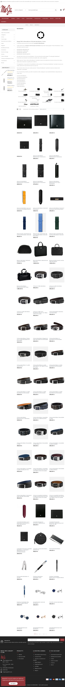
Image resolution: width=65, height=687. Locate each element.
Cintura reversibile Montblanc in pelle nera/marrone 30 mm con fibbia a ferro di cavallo (40, 496)
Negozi (36, 670)
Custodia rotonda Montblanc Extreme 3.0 (40, 549)
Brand (2, 62)
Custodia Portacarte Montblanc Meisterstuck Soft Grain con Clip (56, 523)
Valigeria (3, 34)
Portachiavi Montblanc (48, 64)
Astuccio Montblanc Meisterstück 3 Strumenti (39, 182)
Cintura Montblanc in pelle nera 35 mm (23, 365)
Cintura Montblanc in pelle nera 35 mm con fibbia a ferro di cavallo (40, 366)
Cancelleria (4, 60)
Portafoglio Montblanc (54, 56)
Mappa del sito (38, 668)
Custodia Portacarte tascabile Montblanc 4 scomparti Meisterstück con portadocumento (24, 550)
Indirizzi (53, 662)
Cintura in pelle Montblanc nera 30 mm (23, 312)
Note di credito (54, 660)
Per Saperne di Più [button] (19, 680)
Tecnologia (4, 39)
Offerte (20, 654)
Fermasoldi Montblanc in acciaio (23, 577)
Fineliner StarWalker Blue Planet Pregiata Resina (23, 603)
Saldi (2, 43)
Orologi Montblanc (21, 81)
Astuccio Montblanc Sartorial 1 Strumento (40, 209)
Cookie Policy (38, 656)
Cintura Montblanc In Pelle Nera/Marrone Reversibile (55, 365)
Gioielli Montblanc (21, 80)
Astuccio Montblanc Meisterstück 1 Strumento (39, 156)
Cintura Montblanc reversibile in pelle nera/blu (56, 443)
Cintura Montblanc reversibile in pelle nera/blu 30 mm (24, 469)
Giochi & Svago (4, 52)
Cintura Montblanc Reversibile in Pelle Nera (40, 443)
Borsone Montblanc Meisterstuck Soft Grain (22, 286)
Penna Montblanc (56, 45)
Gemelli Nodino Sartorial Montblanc (39, 603)
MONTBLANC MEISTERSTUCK (23, 49)
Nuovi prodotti (21, 656)
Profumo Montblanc (21, 83)
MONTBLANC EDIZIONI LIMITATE (23, 54)
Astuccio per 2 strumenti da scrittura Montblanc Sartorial (56, 234)
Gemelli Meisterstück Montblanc (22, 628)
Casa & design (4, 56)
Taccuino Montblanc (21, 75)
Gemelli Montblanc (21, 78)
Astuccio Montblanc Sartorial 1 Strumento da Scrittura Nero (56, 209)
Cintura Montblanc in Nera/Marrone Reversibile (55, 339)
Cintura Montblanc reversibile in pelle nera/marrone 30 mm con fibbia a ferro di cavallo (40, 469)
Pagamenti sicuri (39, 664)
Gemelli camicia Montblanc (56, 602)
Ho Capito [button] (13, 683)
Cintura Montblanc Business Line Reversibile (56, 312)
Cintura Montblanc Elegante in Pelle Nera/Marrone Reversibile (40, 339)
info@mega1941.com (7, 672)
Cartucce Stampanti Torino (7, 58)
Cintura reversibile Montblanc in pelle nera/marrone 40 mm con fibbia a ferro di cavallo (56, 496)
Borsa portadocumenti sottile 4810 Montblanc (56, 261)
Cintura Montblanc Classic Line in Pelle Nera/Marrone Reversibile (23, 339)
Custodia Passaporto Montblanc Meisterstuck (39, 522)
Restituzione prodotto (56, 656)
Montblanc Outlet (34, 106)
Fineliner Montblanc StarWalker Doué (38, 577)
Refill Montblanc (20, 84)
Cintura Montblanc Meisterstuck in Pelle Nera (23, 418)
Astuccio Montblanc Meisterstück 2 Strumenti (23, 182)
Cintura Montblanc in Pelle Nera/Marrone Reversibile (23, 392)
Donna (2, 54)
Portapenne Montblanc (22, 77)
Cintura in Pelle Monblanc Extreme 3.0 (55, 286)
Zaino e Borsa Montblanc (29, 60)
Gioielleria (3, 49)
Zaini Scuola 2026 (5, 32)
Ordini (52, 658)
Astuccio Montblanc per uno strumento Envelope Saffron (24, 209)
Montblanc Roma (5, 47)
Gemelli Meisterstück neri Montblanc (55, 628)
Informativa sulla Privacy (40, 654)
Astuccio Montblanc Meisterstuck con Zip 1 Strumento (54, 182)
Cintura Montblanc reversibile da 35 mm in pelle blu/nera (40, 418)
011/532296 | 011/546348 (8, 667)
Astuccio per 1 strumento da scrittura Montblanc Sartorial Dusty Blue (40, 235)
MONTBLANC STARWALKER (22, 51)
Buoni (52, 664)
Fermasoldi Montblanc (54, 548)
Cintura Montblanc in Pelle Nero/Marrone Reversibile (55, 392)
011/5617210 (5, 669)
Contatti (37, 666)
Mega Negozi (38, 662)
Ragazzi (3, 45)
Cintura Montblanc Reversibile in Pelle (56, 418)
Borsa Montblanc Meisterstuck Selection (40, 261)
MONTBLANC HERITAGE (22, 52)
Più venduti (21, 658)
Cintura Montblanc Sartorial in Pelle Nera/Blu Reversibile (24, 496)
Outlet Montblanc (21, 86)
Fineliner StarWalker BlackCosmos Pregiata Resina (56, 577)
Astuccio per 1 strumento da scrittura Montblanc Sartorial (24, 234)
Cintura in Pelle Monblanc (39, 286)
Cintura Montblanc (22, 96)
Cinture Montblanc (41, 68)
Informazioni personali (56, 654)
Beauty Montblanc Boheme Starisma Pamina (23, 261)
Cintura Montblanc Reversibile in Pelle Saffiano (56, 469)
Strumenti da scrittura (6, 41)
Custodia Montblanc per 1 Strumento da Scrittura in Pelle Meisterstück (23, 523)
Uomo (2, 37)
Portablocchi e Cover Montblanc (34, 97)
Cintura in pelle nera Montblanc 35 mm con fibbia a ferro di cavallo (40, 312)
